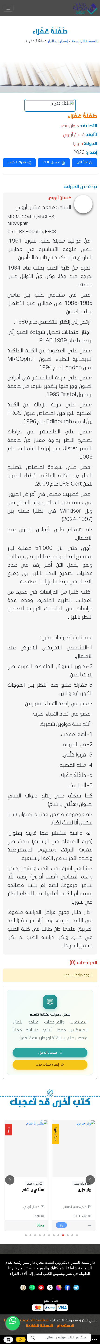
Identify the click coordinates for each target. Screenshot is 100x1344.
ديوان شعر (69, 126)
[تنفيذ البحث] (33, 1337)
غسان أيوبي (74, 135)
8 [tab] (44, 1235)
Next (90, 1180)
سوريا (78, 144)
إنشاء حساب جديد (47, 1064)
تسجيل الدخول (47, 1052)
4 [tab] (63, 1235)
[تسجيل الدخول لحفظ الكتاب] (59, 1125)
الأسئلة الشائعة (39, 1326)
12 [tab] (25, 1235)
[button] (94, 1339)
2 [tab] (72, 1235)
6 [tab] (53, 1235)
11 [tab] (30, 1235)
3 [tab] (67, 1235)
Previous (9, 1180)
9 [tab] (39, 1235)
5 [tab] (58, 1235)
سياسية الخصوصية (33, 1321)
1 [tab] (77, 1235)
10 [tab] (35, 1235)
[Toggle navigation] (8, 8)
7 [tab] (49, 1235)
